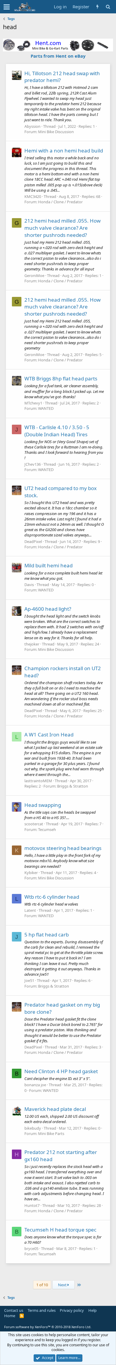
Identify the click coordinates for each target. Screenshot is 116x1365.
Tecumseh (47, 829)
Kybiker (31, 872)
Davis (29, 584)
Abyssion (32, 126)
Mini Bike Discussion (56, 131)
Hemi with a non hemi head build (63, 150)
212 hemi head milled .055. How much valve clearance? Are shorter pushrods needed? (62, 227)
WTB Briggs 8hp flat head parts (60, 378)
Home (9, 1315)
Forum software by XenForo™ (47, 1327)
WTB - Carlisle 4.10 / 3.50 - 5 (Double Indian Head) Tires (56, 431)
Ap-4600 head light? (47, 608)
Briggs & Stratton (72, 786)
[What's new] (97, 6)
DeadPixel (33, 541)
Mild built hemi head (48, 565)
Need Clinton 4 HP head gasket (61, 1071)
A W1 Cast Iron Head (48, 734)
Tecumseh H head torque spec (60, 1229)
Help (92, 1310)
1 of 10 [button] (42, 1284)
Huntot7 (32, 1205)
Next (63, 1284)
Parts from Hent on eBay (58, 56)
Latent (30, 910)
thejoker (31, 644)
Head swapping (42, 805)
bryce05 (31, 1248)
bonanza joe (35, 1084)
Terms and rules (42, 1310)
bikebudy (32, 1128)
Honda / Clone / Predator (60, 201)
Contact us (13, 1310)
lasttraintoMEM (38, 780)
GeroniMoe (34, 275)
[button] (6, 7)
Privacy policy (72, 1310)
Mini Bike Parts (51, 1133)
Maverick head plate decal (55, 1109)
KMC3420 (32, 196)
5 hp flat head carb (46, 934)
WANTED (46, 408)
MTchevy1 (33, 403)
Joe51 (29, 980)
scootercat (33, 823)
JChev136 (32, 464)
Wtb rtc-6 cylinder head (51, 896)
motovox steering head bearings (62, 848)
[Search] (108, 6)
